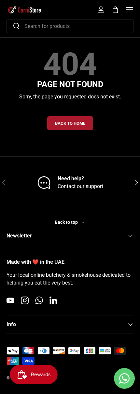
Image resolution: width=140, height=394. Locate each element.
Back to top (67, 222)
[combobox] (70, 26)
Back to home (70, 123)
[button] (115, 10)
